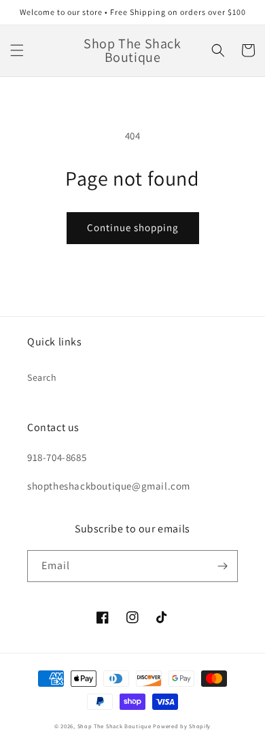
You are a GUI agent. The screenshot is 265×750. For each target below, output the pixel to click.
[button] (17, 50)
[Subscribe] (222, 566)
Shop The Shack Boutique (114, 726)
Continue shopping (133, 227)
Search (42, 377)
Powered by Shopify (182, 726)
